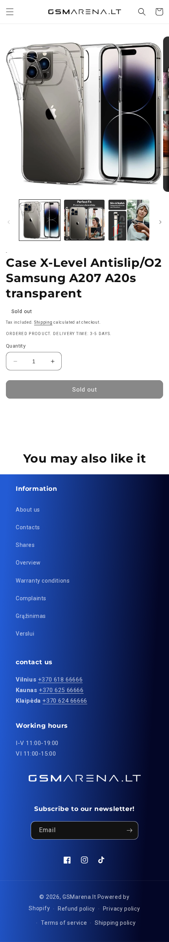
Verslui (25, 633)
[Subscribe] (129, 830)
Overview (28, 562)
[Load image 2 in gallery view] (84, 220)
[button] (9, 11)
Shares (25, 545)
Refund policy (76, 909)
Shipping (43, 322)
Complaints (31, 598)
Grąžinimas (31, 616)
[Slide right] (160, 222)
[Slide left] (8, 222)
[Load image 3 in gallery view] (128, 220)
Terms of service (64, 923)
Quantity (16, 346)
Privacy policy (121, 909)
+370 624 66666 (64, 700)
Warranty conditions (43, 581)
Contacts (28, 527)
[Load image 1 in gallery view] (39, 220)
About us (28, 510)
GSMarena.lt (79, 897)
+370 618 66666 (60, 679)
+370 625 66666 (61, 690)
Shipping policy (115, 923)
